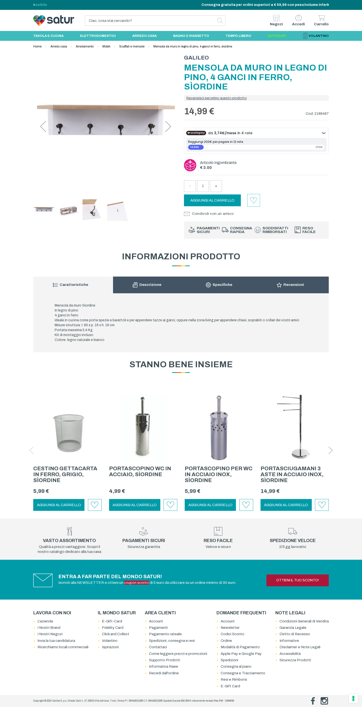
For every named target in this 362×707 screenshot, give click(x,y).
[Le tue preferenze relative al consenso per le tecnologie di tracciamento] (353, 698)
